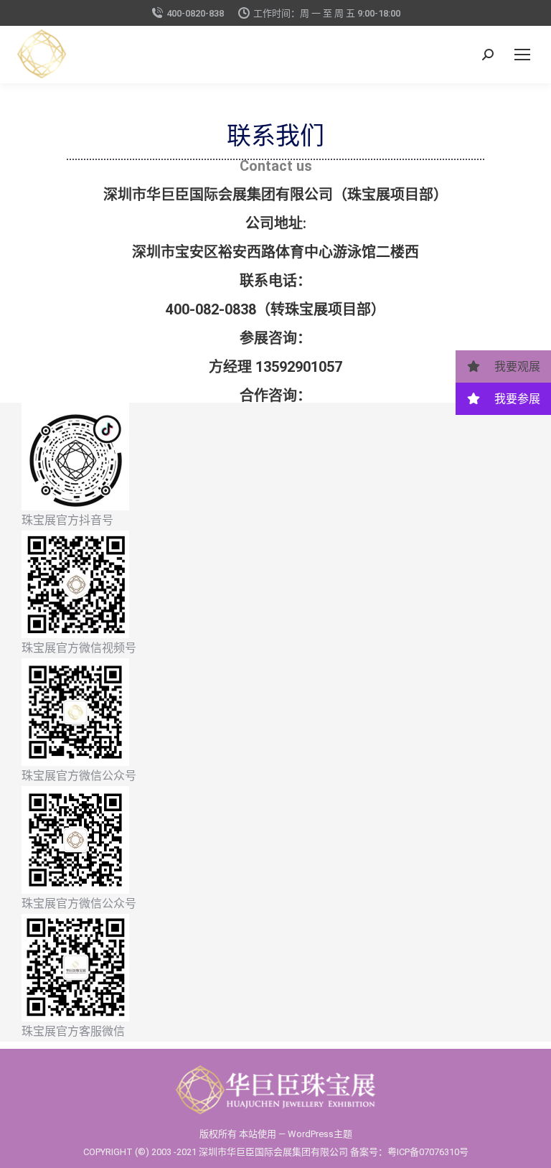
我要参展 (515, 399)
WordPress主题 (320, 1134)
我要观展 (515, 366)
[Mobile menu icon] (522, 54)
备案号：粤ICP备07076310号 (409, 1151)
